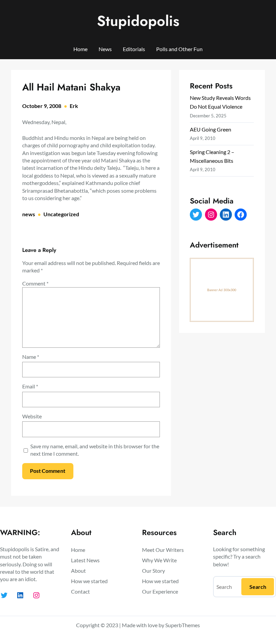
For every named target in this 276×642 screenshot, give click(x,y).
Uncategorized (61, 214)
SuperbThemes (182, 625)
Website (32, 416)
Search (257, 586)
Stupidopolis (138, 20)
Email (30, 386)
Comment (35, 283)
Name (30, 356)
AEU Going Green (210, 129)
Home (80, 49)
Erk (74, 106)
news (28, 214)
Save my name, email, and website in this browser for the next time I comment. (94, 450)
